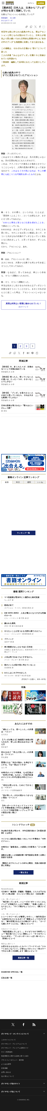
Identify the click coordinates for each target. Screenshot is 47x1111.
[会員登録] (41, 3)
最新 (7, 482)
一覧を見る (23, 872)
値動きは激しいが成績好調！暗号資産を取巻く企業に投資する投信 (23, 856)
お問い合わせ (6, 1072)
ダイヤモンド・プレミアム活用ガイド (14, 1048)
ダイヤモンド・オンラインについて (15, 1033)
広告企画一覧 (6, 977)
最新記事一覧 (23, 957)
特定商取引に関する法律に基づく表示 (14, 1056)
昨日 (18, 482)
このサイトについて (8, 1040)
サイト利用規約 (6, 1052)
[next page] (32, 346)
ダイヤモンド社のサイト (10, 1083)
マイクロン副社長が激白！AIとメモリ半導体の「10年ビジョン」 (23, 839)
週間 (29, 482)
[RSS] (34, 1025)
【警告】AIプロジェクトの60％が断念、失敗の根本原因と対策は (23, 864)
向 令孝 (13, 18)
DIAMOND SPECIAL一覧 (12, 972)
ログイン (31, 3)
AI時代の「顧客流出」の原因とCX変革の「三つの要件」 (23, 848)
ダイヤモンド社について (10, 1091)
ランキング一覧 (23, 532)
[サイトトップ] (10, 3)
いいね (40, 482)
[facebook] (23, 1025)
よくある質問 (6, 1064)
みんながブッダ (6, 20)
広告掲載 (4, 1068)
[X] (13, 1025)
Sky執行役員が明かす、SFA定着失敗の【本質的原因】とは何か (23, 831)
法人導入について (7, 1076)
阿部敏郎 (4, 18)
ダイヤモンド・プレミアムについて (14, 1044)
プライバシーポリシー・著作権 (12, 1060)
